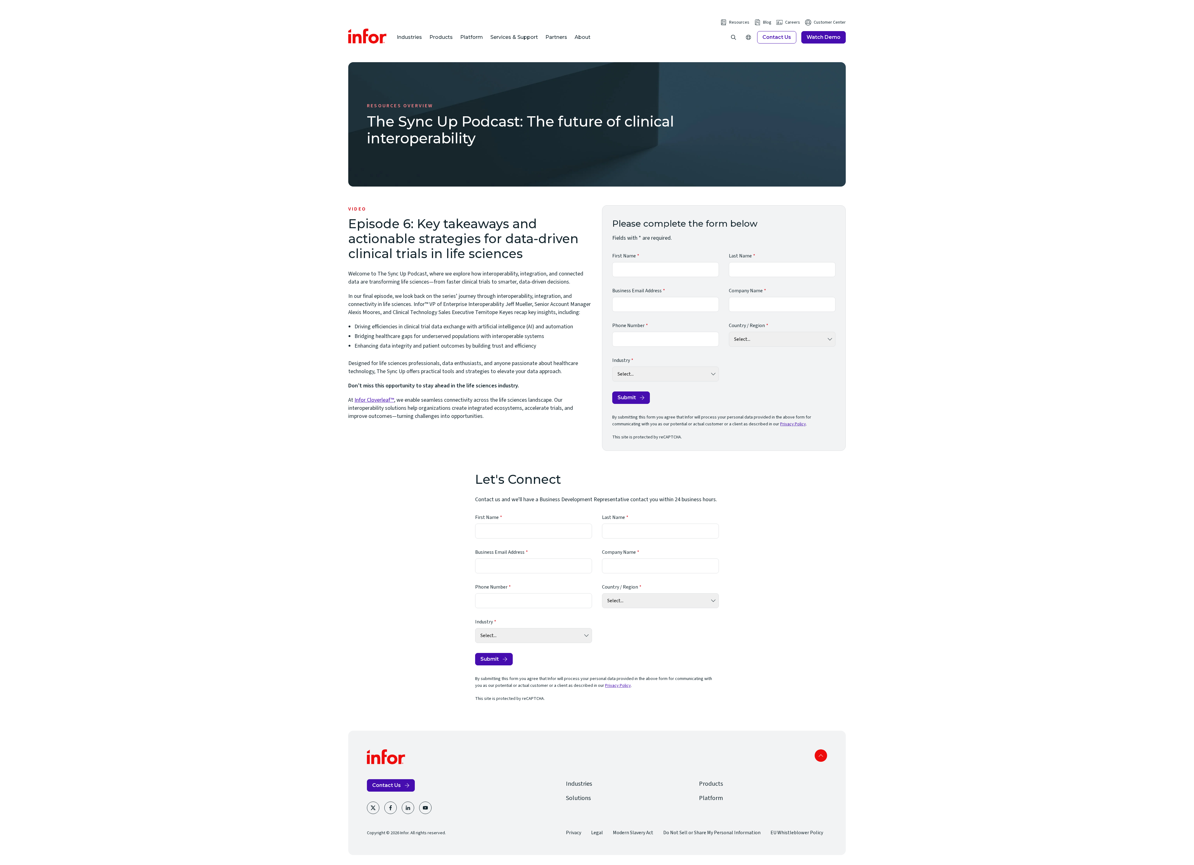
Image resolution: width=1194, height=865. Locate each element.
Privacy (573, 832)
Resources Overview (400, 105)
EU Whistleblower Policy (797, 832)
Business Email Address (637, 290)
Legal (597, 832)
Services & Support (514, 37)
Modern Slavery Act (633, 832)
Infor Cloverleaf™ (374, 400)
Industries (409, 37)
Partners (556, 37)
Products (441, 37)
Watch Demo (823, 37)
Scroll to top (821, 755)
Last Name (740, 255)
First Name (624, 255)
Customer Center (830, 22)
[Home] (367, 36)
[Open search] (733, 37)
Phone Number (628, 325)
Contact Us (776, 37)
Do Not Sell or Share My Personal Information (712, 832)
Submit (627, 397)
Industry (621, 360)
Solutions (578, 798)
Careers (792, 22)
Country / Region (747, 325)
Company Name (746, 290)
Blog (767, 22)
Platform (471, 37)
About (582, 37)
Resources (739, 22)
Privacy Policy (793, 424)
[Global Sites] (748, 37)
